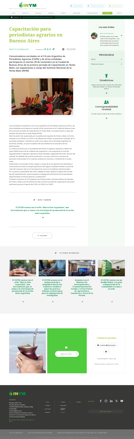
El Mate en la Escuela (97, 64)
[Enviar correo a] (106, 351)
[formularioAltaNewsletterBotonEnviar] (76, 354)
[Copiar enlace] (53, 49)
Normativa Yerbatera (92, 13)
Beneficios (51, 13)
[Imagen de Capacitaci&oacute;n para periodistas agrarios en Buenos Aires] (42, 96)
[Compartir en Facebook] (45, 49)
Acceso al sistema (117, 6)
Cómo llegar (107, 411)
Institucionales (19, 49)
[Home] (27, 4)
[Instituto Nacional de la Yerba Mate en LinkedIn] (111, 400)
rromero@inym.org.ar (108, 345)
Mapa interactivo (77, 6)
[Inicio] (11, 17)
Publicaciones (76, 13)
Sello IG (93, 59)
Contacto (119, 13)
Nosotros (24, 13)
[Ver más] (106, 93)
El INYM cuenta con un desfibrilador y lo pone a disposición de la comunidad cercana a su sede (111, 284)
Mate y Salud (38, 13)
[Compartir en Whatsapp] (50, 49)
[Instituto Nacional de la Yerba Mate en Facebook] (100, 400)
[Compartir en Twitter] (48, 49)
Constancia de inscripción (97, 6)
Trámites (63, 13)
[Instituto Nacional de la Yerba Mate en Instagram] (106, 400)
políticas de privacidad (72, 437)
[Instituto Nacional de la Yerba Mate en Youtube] (122, 400)
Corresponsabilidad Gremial (106, 108)
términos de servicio (86, 437)
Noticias (107, 13)
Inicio (13, 13)
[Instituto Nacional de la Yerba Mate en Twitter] (116, 400)
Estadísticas (106, 80)
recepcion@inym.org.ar (15, 410)
